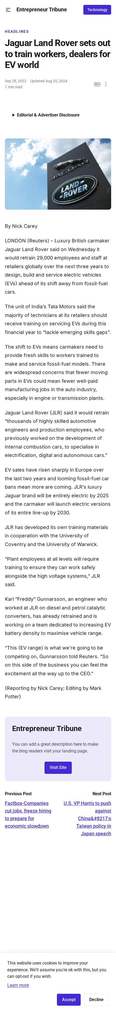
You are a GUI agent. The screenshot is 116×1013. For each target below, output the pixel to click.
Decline (96, 999)
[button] (8, 10)
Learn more (18, 985)
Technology (97, 10)
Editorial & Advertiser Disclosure (48, 115)
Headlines (17, 31)
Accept (69, 999)
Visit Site (58, 767)
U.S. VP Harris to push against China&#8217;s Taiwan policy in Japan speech (87, 818)
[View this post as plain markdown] (97, 84)
